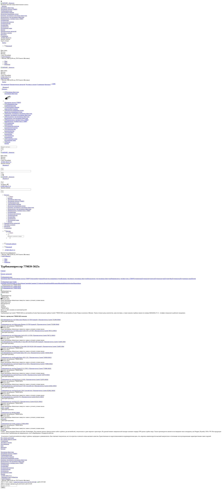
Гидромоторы (138, 278)
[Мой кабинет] (1, 167)
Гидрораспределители (148, 278)
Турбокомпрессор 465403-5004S (10, 412)
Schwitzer (70, 283)
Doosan (12, 283)
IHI (52, 283)
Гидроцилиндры (160, 278)
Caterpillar (28, 283)
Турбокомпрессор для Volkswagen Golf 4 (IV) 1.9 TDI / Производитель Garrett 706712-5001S (28, 335)
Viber (5, 61)
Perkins (66, 283)
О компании (4, 441)
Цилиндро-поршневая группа (52, 278)
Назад (11, 196)
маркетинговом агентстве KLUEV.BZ (25, 482)
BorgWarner (21, 283)
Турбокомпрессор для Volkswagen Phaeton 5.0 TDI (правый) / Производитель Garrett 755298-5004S (30, 324)
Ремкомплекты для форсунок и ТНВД (122, 278)
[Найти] (2, 149)
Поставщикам (5, 444)
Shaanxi (75, 283)
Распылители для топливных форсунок (99, 278)
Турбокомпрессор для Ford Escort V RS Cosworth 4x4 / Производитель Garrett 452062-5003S (28, 390)
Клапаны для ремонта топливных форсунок (74, 278)
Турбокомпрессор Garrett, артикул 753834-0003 (15, 423)
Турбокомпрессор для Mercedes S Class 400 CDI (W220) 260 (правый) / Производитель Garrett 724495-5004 (32, 346)
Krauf (2, 283)
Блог (2, 445)
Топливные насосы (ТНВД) (22, 278)
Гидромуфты (168, 278)
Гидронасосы (176, 278)
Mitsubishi (61, 283)
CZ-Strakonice (40, 283)
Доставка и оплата (6, 442)
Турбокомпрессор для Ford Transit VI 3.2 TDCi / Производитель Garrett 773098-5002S (26, 368)
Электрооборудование (36, 278)
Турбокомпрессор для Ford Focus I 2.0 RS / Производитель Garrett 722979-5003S (24, 379)
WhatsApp (7, 64)
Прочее (193, 278)
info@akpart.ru (6, 57)
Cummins (33, 283)
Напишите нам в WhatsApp (9, 477)
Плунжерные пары (185, 278)
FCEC (16, 283)
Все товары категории (7, 438)
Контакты (4, 447)
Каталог (10, 198)
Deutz (46, 283)
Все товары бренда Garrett (8, 439)
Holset (49, 283)
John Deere (7, 283)
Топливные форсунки (7, 278)
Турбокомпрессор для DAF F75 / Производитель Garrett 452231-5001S (21, 401)
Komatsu (55, 283)
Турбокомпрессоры (6, 455)
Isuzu (79, 283)
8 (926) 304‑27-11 (6, 37)
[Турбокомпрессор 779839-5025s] (11, 286)
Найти (3, 487)
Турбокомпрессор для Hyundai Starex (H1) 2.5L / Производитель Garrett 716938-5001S (26, 357)
